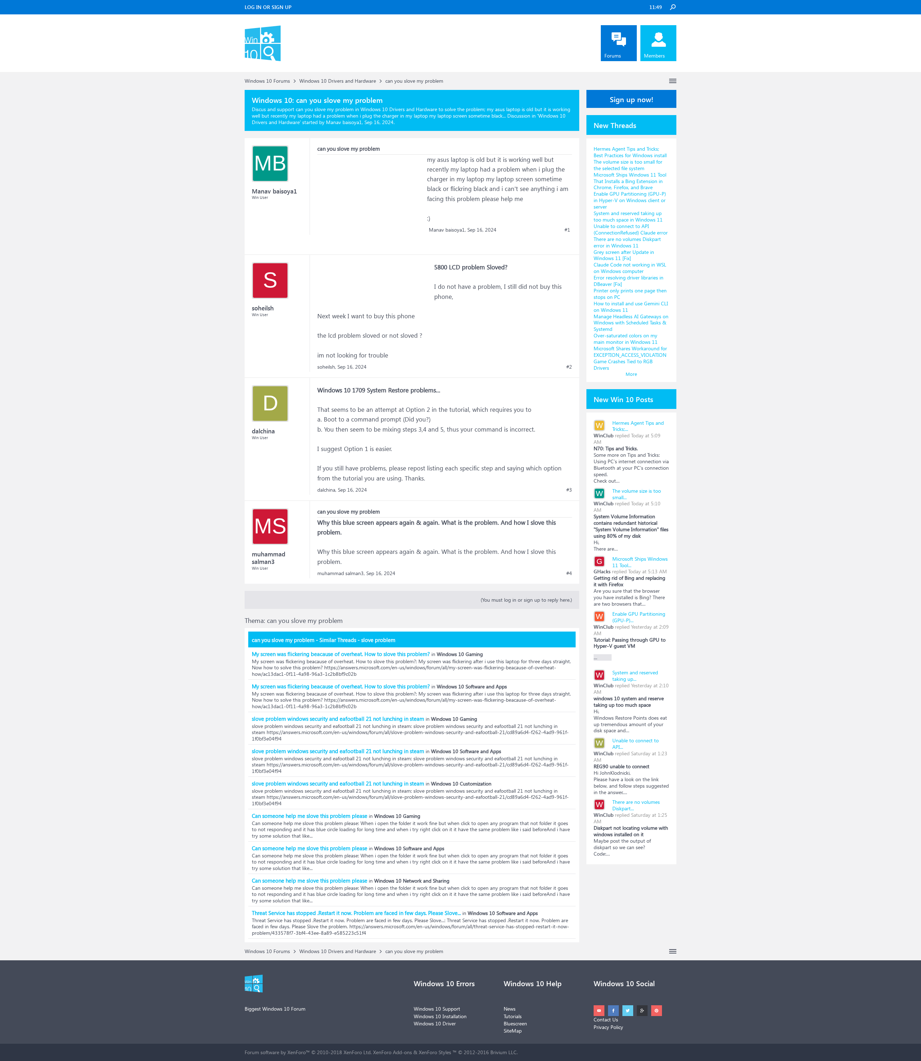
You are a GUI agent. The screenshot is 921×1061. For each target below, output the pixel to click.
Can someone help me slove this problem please (309, 815)
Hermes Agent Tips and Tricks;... (638, 426)
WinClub (603, 435)
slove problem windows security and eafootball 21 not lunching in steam (338, 718)
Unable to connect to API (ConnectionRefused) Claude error (631, 229)
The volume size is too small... (636, 494)
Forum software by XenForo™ (308, 1052)
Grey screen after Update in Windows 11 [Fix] (624, 255)
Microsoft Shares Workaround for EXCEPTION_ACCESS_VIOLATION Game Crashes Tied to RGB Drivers (630, 358)
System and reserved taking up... (635, 675)
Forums (612, 55)
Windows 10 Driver (435, 1023)
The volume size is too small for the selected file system (628, 165)
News (510, 1008)
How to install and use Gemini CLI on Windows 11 (631, 306)
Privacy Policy (608, 1027)
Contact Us (606, 1019)
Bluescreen (515, 1023)
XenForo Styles (435, 1052)
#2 (569, 367)
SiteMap (513, 1030)
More (631, 374)
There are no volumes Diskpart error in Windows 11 (627, 242)
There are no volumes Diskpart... (636, 805)
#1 (567, 230)
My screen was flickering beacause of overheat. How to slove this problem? (341, 653)
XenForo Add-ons (392, 1052)
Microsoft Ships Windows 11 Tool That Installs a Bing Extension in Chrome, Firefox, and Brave (630, 181)
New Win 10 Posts (623, 399)
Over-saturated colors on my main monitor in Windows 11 (626, 338)
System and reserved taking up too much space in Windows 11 (628, 216)
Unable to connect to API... (635, 743)
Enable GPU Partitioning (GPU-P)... (638, 617)
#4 (569, 573)
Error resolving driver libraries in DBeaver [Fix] (628, 280)
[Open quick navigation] (672, 81)
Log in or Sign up (268, 7)
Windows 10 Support (437, 1008)
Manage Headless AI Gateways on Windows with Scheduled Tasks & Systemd (631, 323)
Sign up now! (631, 99)
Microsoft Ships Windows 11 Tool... (640, 562)
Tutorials (513, 1016)
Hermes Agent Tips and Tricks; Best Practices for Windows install (630, 152)
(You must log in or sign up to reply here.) (526, 599)
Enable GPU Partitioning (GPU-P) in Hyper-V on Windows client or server (630, 200)
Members (654, 55)
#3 (569, 490)
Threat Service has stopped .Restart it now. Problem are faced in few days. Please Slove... (356, 912)
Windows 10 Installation (440, 1016)
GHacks (602, 571)
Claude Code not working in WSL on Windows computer (630, 267)
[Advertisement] (371, 200)
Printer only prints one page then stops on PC (630, 293)
